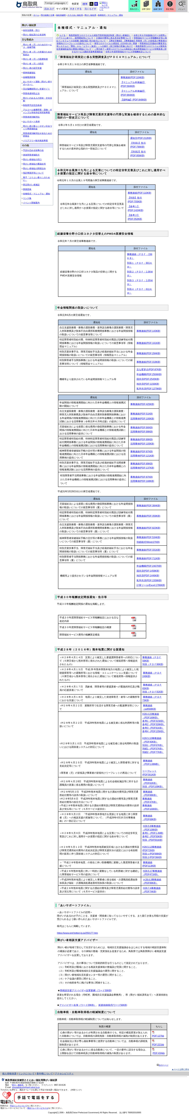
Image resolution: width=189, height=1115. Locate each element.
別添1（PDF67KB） (153, 745)
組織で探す (158, 9)
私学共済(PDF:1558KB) (149, 580)
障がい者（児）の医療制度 (35, 59)
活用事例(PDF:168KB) (142, 481)
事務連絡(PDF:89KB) (141, 439)
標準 (85, 4)
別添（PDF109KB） (153, 786)
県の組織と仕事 (47, 15)
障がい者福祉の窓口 (32, 159)
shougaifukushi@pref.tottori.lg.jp (26, 1087)
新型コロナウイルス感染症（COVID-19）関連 (115, 43)
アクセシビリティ (64, 1073)
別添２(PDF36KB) (152, 857)
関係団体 (27, 189)
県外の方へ (134, 9)
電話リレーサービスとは (37, 1108)
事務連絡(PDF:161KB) (148, 343)
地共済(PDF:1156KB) (148, 384)
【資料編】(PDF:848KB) (134, 99)
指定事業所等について (33, 173)
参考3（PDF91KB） (153, 728)
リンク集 (27, 198)
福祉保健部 (61, 15)
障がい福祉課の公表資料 (34, 35)
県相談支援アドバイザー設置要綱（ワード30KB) (85, 990)
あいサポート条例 (31, 121)
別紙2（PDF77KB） (153, 752)
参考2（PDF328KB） (153, 724)
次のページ (163, 1065)
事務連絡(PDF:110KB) (139, 193)
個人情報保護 (9, 1073)
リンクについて (26, 1073)
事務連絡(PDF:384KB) (148, 505)
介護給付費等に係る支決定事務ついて (113, 38)
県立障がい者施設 (31, 185)
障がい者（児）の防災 (33, 63)
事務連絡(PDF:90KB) (141, 427)
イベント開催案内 (31, 203)
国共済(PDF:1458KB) (148, 571)
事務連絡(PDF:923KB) (148, 528)
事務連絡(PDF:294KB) (148, 353)
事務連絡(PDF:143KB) (148, 331)
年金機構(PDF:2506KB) (149, 374)
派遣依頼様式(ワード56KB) (112, 1005)
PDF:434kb (159, 1053)
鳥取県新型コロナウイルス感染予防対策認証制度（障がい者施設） (100, 35)
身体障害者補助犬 (31, 155)
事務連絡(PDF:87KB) (141, 451)
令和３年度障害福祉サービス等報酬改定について (128, 51)
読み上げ (49, 9)
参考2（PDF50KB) (152, 836)
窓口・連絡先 (17, 1085)
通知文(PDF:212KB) (140, 138)
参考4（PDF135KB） (153, 731)
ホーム (36, 15)
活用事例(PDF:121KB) (142, 455)
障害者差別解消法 (31, 117)
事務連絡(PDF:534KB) (148, 537)
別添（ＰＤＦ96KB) (152, 664)
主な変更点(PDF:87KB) (149, 369)
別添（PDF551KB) (152, 840)
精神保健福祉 (29, 72)
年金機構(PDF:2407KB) (149, 566)
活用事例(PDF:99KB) (141, 431)
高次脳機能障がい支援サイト (36, 89)
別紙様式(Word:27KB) (148, 542)
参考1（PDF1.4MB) (152, 833)
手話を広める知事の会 (33, 150)
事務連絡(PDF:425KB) (142, 404)
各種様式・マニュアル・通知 (110, 15)
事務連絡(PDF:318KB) (148, 362)
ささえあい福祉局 (75, 15)
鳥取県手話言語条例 (32, 105)
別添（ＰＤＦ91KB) (152, 692)
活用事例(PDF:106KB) (142, 418)
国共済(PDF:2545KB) (148, 379)
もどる (62, 35)
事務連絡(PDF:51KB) (141, 414)
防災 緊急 (170, 9)
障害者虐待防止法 (31, 93)
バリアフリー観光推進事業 (35, 140)
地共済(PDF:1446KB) (148, 575)
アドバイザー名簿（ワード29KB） (77, 1005)
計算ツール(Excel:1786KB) (151, 585)
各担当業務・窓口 (31, 30)
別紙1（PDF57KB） (153, 748)
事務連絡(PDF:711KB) (148, 558)
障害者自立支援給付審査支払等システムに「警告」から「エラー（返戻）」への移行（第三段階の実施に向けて (111, 44)
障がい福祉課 (90, 15)
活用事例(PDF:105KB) (142, 443)
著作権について (44, 1073)
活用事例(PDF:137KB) (142, 468)
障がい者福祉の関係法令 (34, 168)
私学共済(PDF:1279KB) (149, 388)
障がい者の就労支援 (32, 68)
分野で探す (146, 9)
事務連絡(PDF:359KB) (148, 516)
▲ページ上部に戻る (180, 1069)
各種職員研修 (29, 77)
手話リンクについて (18, 1106)
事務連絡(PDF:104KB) (132, 77)
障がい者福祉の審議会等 (34, 164)
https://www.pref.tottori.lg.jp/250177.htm (77, 933)
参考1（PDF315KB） (153, 721)
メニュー (181, 9)
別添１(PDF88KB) (152, 853)
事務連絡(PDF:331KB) (148, 550)
